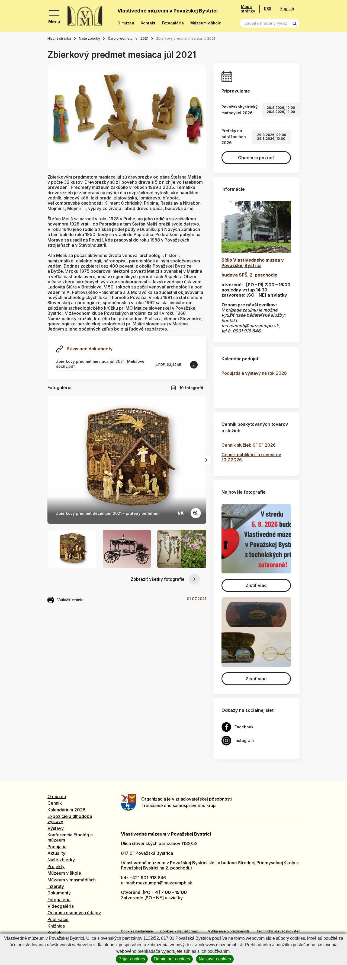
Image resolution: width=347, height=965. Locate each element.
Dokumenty (59, 893)
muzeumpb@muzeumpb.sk (164, 882)
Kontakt (148, 23)
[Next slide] (206, 460)
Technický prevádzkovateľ (278, 931)
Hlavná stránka (59, 38)
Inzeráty (55, 886)
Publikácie (58, 919)
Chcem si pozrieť (256, 157)
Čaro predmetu (120, 38)
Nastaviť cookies (215, 959)
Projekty (56, 866)
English (287, 8)
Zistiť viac (256, 585)
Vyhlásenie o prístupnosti (228, 931)
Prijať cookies (131, 959)
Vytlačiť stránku (71, 600)
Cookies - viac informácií (180, 931)
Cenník (54, 803)
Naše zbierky (89, 38)
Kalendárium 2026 (66, 809)
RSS (267, 8)
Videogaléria (60, 906)
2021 (144, 38)
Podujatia (56, 846)
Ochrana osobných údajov (74, 912)
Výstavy (55, 828)
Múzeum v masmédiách (71, 880)
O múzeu (125, 23)
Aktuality (56, 853)
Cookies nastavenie (137, 931)
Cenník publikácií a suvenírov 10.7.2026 (251, 457)
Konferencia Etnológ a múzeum (70, 837)
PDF (161, 365)
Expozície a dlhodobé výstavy (69, 819)
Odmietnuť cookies (172, 959)
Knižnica (56, 926)
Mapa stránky (248, 8)
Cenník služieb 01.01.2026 (248, 445)
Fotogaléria (173, 23)
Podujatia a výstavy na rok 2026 (254, 373)
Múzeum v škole (205, 23)
